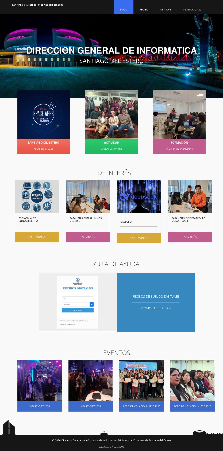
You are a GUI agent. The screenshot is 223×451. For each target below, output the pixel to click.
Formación (87, 237)
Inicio (124, 9)
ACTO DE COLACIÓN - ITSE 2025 (141, 406)
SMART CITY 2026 (39, 406)
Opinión (165, 9)
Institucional (192, 9)
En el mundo (37, 237)
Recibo (143, 9)
